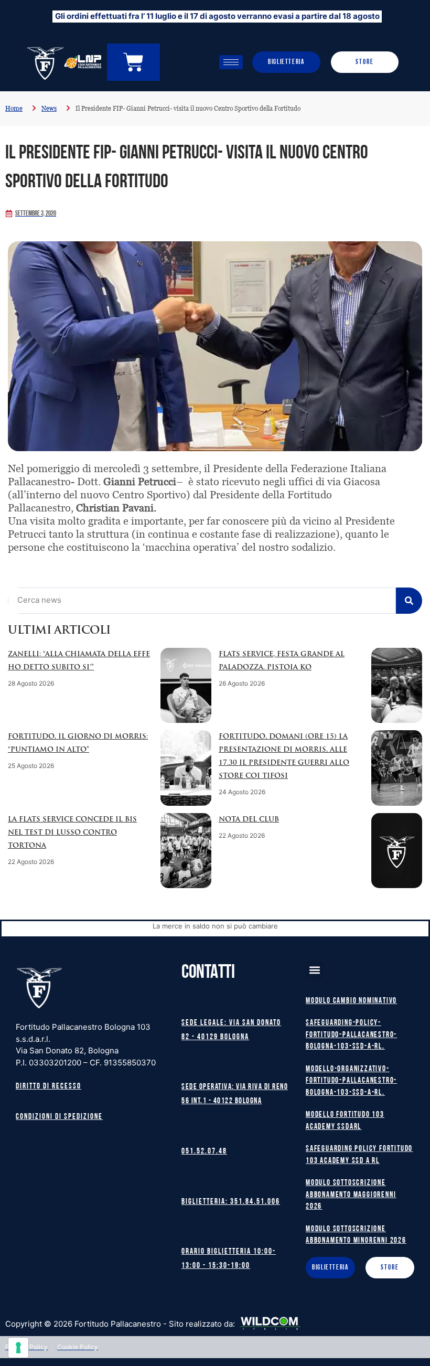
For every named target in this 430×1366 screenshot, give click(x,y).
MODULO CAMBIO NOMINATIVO (351, 1001)
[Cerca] (409, 601)
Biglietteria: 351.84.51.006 (230, 1202)
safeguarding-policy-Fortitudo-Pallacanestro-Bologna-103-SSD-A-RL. (351, 1035)
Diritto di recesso (48, 1087)
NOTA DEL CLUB (249, 819)
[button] (314, 970)
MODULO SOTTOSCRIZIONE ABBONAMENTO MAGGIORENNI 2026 (351, 1195)
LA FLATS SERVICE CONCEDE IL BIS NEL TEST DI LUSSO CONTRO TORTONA (72, 832)
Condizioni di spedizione (59, 1117)
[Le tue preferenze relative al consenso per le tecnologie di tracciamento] (18, 1348)
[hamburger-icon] (231, 62)
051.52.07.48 (204, 1152)
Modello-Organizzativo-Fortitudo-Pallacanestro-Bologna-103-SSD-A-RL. (351, 1081)
